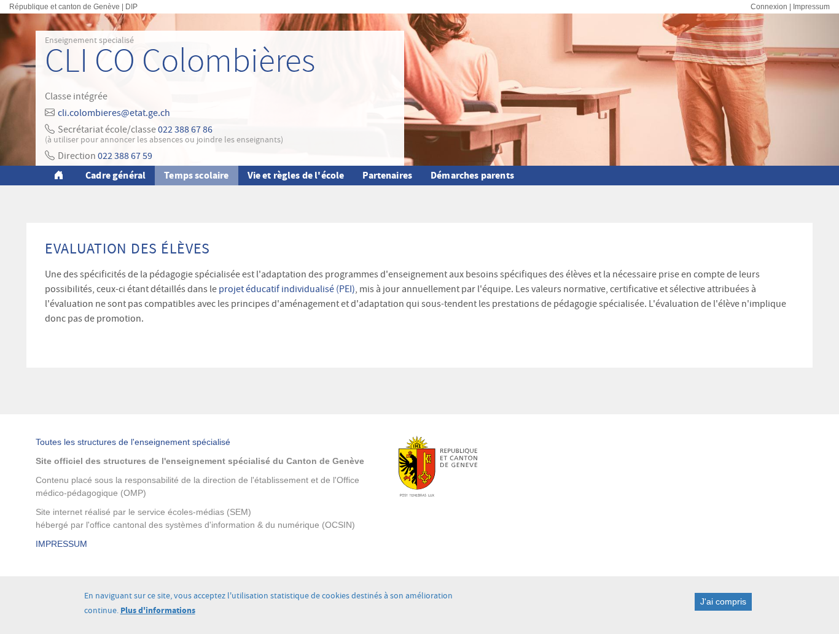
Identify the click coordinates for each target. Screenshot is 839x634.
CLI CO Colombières (180, 61)
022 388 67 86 (185, 129)
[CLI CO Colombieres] (60, 175)
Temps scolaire (196, 175)
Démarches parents (472, 175)
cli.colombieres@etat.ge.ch (114, 113)
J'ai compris (723, 601)
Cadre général (115, 175)
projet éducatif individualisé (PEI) (287, 289)
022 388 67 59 (125, 156)
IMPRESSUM (61, 544)
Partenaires (387, 175)
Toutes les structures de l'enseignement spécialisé (133, 442)
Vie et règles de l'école (296, 175)
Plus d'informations (157, 610)
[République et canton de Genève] (482, 466)
